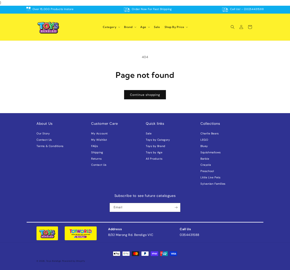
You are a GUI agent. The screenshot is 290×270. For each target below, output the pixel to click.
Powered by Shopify (73, 261)
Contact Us (44, 140)
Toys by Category (158, 140)
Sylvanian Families (212, 183)
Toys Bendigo (53, 261)
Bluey (204, 146)
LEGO (204, 140)
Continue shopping (145, 95)
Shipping (97, 152)
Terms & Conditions (50, 146)
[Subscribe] (176, 207)
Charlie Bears (209, 133)
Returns (96, 158)
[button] (111, 27)
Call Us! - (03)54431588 (247, 9)
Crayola (205, 165)
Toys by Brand (155, 146)
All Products (154, 158)
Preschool (207, 171)
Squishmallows (210, 152)
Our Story (43, 133)
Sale (149, 133)
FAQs (94, 146)
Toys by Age (154, 152)
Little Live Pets (210, 177)
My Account (99, 133)
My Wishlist (99, 140)
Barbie (204, 158)
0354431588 (189, 235)
